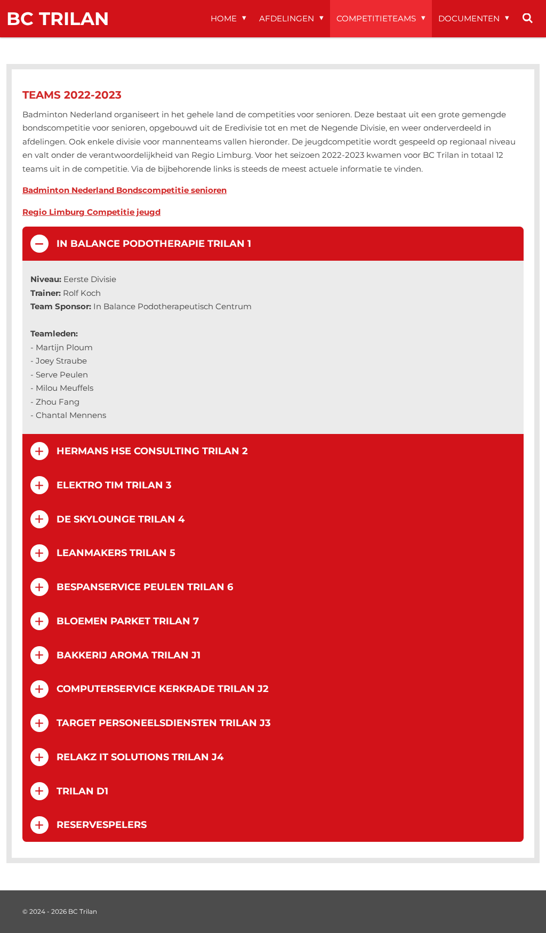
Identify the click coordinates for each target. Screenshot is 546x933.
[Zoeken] (528, 18)
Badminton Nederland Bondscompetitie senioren (124, 190)
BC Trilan (57, 18)
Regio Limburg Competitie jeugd (91, 212)
